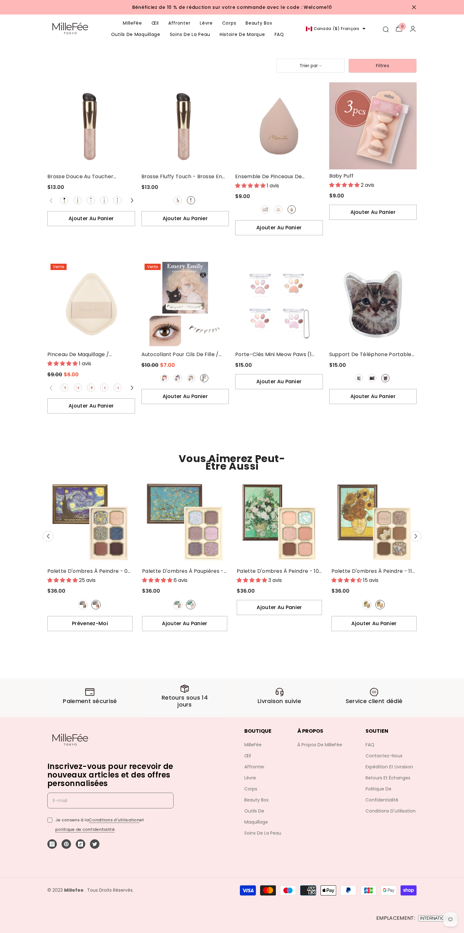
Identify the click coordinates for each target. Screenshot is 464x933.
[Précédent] (48, 536)
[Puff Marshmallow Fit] (278, 209)
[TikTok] (80, 844)
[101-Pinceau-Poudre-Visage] (64, 200)
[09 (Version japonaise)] (190, 604)
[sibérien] (359, 378)
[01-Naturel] (164, 378)
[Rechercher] (385, 28)
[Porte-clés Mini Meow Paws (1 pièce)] (279, 304)
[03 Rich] (191, 378)
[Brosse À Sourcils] (117, 388)
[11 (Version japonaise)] (380, 604)
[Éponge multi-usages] (292, 209)
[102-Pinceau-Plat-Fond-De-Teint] (78, 200)
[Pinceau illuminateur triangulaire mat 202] (104, 200)
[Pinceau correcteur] (78, 388)
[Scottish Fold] (372, 378)
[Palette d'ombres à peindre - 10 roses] (279, 522)
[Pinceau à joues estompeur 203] (117, 200)
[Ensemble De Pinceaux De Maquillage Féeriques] (265, 209)
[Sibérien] (359, 378)
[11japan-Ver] (380, 604)
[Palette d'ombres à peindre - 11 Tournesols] (374, 522)
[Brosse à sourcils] (117, 388)
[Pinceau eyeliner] (104, 388)
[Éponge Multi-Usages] (291, 209)
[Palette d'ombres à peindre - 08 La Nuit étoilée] (90, 522)
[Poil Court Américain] (385, 378)
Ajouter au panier (91, 218)
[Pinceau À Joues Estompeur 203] (117, 200)
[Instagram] (52, 844)
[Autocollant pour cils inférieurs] (204, 378)
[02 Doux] (178, 378)
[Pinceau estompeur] (64, 388)
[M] (191, 200)
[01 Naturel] (164, 378)
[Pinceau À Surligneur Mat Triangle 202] (104, 200)
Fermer (414, 7)
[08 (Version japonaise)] (96, 604)
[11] (367, 604)
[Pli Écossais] (372, 378)
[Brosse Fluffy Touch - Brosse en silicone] (185, 126)
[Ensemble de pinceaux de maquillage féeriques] (265, 209)
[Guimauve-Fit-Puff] (278, 209)
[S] (178, 200)
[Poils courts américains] (385, 378)
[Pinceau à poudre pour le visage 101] (64, 200)
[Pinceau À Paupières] (91, 388)
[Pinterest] (66, 844)
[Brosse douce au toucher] (91, 126)
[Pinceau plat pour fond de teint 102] (78, 200)
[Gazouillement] (94, 844)
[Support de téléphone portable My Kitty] (373, 304)
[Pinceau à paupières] (91, 388)
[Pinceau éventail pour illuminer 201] (91, 200)
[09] (177, 604)
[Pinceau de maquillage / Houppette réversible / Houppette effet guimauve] (91, 304)
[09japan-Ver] (190, 604)
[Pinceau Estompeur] (64, 388)
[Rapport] (413, 28)
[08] (83, 604)
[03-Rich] (191, 378)
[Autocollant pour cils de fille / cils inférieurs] (185, 304)
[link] (90, 698)
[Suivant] (132, 200)
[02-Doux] (178, 378)
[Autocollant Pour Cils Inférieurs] (204, 378)
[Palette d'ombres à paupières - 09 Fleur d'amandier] (184, 522)
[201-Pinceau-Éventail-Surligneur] (91, 200)
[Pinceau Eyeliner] (104, 388)
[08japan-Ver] (96, 604)
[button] (311, 66)
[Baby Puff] (373, 125)
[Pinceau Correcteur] (78, 388)
